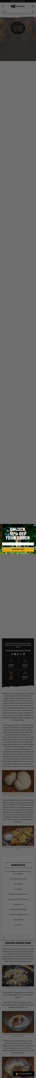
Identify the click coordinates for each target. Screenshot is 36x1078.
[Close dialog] (35, 525)
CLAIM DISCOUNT (18, 549)
